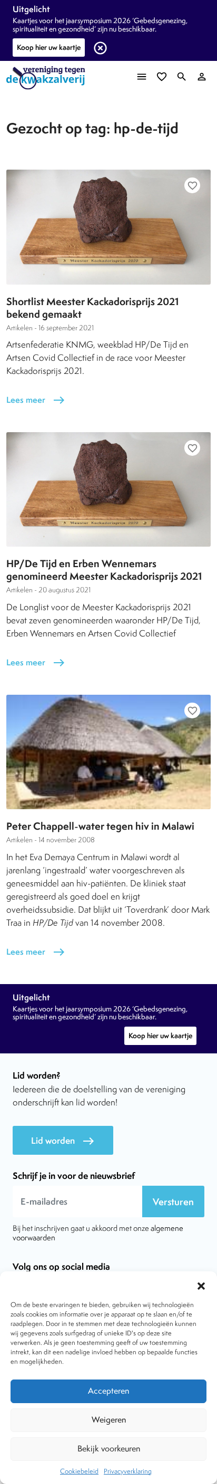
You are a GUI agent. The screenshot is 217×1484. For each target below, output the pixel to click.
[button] (201, 1284)
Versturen (173, 1201)
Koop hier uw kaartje (49, 47)
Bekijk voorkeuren (108, 1448)
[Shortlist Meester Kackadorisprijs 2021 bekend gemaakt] (108, 227)
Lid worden (63, 1140)
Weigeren (109, 1419)
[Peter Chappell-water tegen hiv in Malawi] (108, 752)
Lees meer (35, 400)
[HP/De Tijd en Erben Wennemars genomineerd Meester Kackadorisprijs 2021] (108, 489)
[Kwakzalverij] (48, 78)
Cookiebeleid (79, 1471)
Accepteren (108, 1390)
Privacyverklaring (128, 1471)
